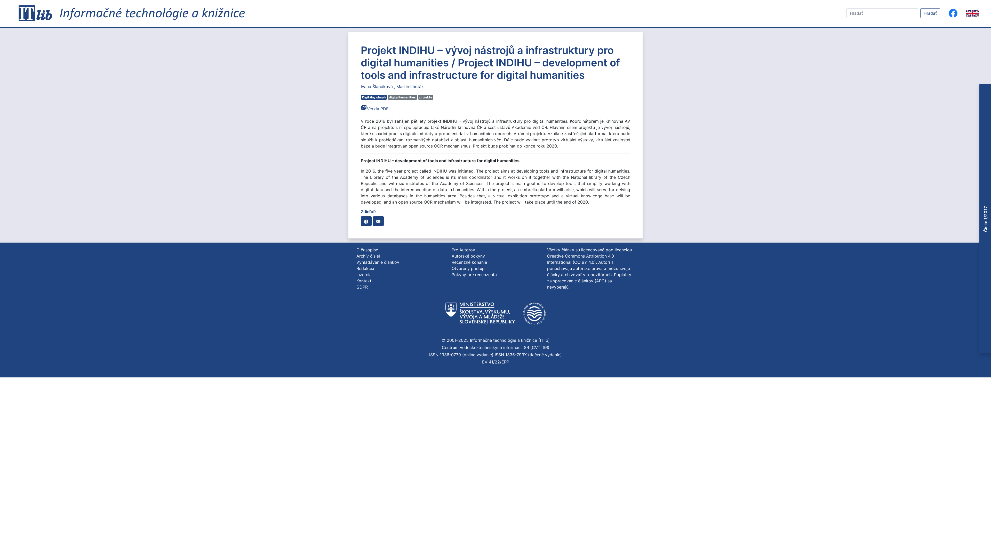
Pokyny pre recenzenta (474, 274)
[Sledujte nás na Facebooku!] (953, 13)
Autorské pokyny (468, 256)
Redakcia (365, 268)
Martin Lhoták (410, 86)
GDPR (362, 287)
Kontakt (363, 280)
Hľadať (930, 13)
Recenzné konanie (469, 262)
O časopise (367, 249)
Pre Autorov (463, 249)
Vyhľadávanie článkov (377, 262)
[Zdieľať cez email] (378, 221)
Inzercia (364, 274)
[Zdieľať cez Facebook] (366, 221)
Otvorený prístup (468, 268)
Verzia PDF (374, 108)
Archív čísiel (368, 256)
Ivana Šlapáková (377, 86)
